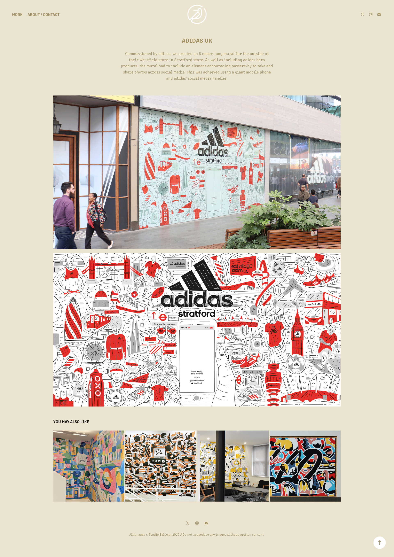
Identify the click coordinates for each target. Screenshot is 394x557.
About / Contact (43, 14)
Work (17, 14)
